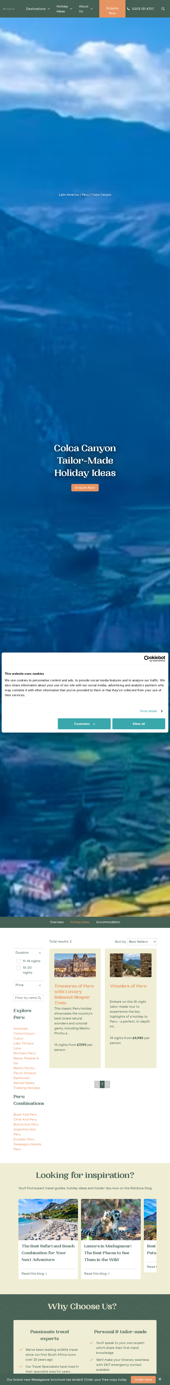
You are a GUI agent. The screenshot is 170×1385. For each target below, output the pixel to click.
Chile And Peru (25, 1119)
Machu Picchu (24, 1068)
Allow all (138, 724)
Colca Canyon (101, 195)
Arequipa (20, 1028)
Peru (85, 195)
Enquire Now (85, 488)
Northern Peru (24, 1053)
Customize (82, 724)
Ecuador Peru (23, 1139)
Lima (17, 1048)
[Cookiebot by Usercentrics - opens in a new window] (147, 659)
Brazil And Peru (25, 1114)
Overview (57, 922)
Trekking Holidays (26, 1088)
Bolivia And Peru (26, 1124)
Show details (148, 711)
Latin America (69, 195)
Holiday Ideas (80, 922)
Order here (143, 1380)
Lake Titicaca (23, 1043)
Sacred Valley (23, 1083)
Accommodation (108, 922)
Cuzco (18, 1038)
